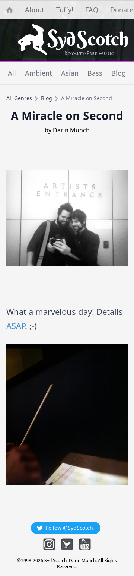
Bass (94, 73)
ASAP (15, 325)
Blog (118, 73)
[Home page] (73, 40)
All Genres (19, 98)
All (12, 73)
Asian (70, 73)
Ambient (38, 73)
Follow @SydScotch (69, 527)
